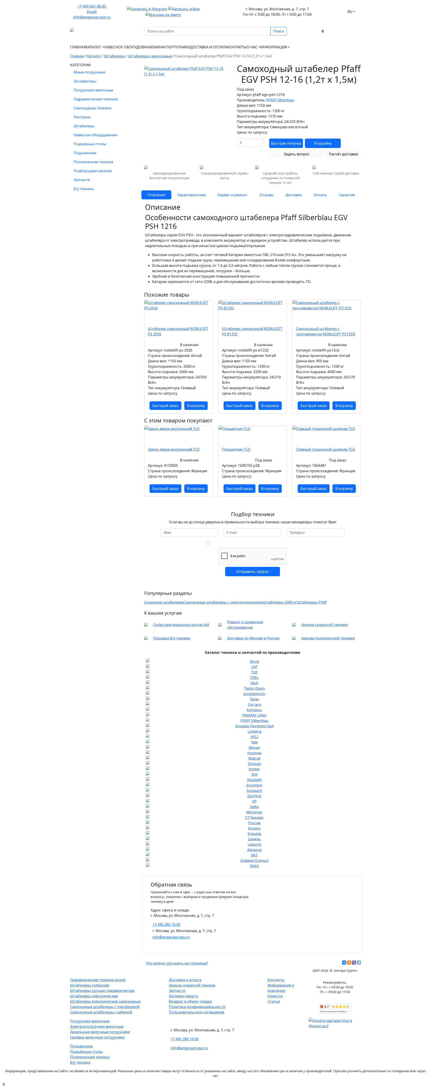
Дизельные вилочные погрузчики (100, 1031)
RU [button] (349, 11)
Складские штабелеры (163, 602)
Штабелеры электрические (94, 996)
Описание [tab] (156, 194)
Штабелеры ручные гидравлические (102, 990)
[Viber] (354, 963)
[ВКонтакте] (344, 963)
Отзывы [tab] (266, 194)
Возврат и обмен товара (190, 1001)
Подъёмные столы (90, 143)
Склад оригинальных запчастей (181, 624)
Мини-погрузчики (172, 47)
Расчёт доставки (343, 154)
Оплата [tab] (320, 194)
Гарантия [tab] (347, 194)
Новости (275, 996)
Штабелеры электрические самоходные (105, 1001)
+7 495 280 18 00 (166, 924)
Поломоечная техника (93, 161)
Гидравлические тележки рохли (97, 979)
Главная (78, 47)
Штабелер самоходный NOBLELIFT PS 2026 (178, 331)
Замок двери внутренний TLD (174, 449)
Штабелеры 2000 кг (280, 602)
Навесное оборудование (129, 47)
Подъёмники (85, 152)
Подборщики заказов (93, 170)
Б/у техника (84, 188)
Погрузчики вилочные (93, 90)
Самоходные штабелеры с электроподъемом (223, 602)
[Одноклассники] (349, 963)
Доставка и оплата (208, 47)
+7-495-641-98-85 (91, 6)
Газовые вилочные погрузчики (97, 1037)
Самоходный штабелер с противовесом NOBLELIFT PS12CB (325, 331)
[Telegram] (359, 963)
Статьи (274, 1001)
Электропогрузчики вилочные (96, 1026)
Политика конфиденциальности (197, 1006)
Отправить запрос (252, 571)
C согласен (255, 543)
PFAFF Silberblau (280, 100)
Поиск (278, 31)
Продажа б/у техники (171, 638)
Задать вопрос (297, 154)
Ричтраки (82, 117)
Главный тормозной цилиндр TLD (325, 449)
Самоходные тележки (92, 108)
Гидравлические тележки (96, 99)
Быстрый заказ (165, 405)
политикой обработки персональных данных (249, 543)
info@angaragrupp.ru (171, 937)
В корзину (323, 143)
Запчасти (82, 179)
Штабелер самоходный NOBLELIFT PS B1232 (252, 331)
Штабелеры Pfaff (312, 602)
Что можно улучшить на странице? (177, 963)
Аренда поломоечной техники (328, 638)
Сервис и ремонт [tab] (232, 194)
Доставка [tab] (294, 194)
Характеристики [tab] (191, 194)
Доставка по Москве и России (253, 638)
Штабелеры (84, 126)
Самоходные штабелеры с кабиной (101, 1012)
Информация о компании (281, 988)
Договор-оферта (183, 996)
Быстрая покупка (286, 143)
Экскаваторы (85, 81)
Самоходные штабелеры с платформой (104, 1006)
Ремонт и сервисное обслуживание (245, 625)
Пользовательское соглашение (196, 1012)
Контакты (236, 47)
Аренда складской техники (324, 624)
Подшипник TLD (236, 449)
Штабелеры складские (89, 985)
